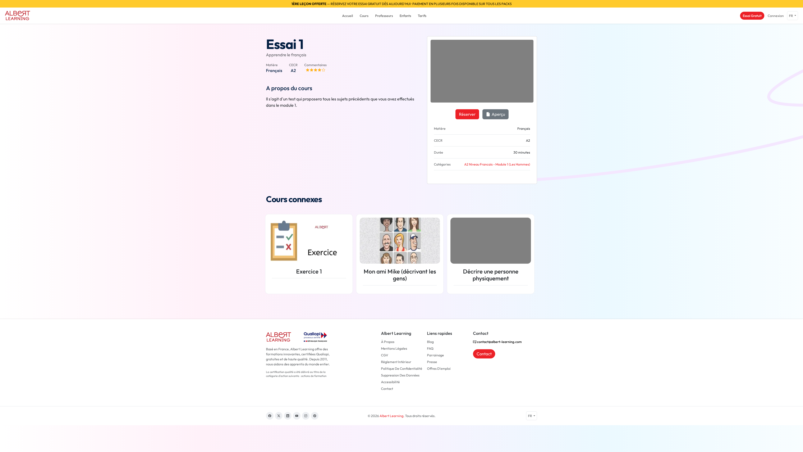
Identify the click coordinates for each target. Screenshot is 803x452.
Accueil (347, 16)
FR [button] (791, 16)
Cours (364, 16)
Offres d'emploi (439, 368)
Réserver (467, 114)
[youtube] (296, 416)
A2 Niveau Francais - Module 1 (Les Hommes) (497, 164)
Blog (430, 342)
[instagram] (305, 416)
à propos (387, 342)
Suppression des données (400, 375)
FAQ (430, 348)
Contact (387, 389)
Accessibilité (390, 382)
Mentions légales (394, 348)
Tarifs (422, 16)
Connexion (776, 16)
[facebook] (270, 416)
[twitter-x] (279, 416)
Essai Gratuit (752, 16)
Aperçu (498, 114)
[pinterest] (314, 416)
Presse (432, 362)
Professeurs (384, 16)
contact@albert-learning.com (499, 342)
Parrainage (435, 355)
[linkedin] (288, 416)
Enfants (405, 16)
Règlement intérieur (396, 362)
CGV (384, 355)
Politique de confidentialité (401, 368)
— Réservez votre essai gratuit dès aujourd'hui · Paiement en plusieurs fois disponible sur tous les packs (402, 4)
